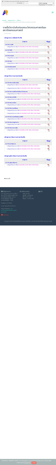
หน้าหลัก (4, 20)
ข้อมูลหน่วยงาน (11, 20)
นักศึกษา (19, 20)
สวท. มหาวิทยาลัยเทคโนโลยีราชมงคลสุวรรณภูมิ (9, 210)
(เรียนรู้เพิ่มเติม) (27, 462)
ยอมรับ (34, 463)
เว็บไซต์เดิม (19, 3)
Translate (50, 5)
